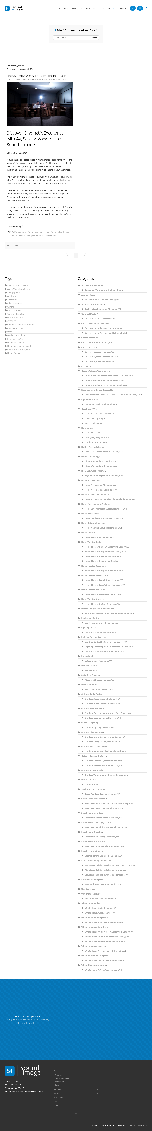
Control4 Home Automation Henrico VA (104, 328)
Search (94, 37)
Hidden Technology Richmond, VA (101, 466)
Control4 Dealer (14, 310)
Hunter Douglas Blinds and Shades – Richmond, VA (109, 613)
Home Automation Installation (99, 413)
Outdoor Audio (92, 784)
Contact (124, 8)
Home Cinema (13, 353)
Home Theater (92, 432)
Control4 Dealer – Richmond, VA (100, 318)
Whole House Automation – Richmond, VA (105, 951)
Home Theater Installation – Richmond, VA (105, 585)
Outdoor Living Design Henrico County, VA (105, 737)
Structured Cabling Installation (96, 860)
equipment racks (15, 328)
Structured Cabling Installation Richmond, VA (106, 875)
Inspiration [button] (77, 8)
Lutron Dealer (88, 656)
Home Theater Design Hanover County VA (105, 551)
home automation (15, 338)
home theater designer (24, 235)
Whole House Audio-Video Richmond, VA (104, 941)
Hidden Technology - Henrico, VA (100, 461)
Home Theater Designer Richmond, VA (48, 79)
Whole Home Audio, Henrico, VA (100, 913)
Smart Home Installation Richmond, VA (103, 817)
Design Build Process (62, 1078)
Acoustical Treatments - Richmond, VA (103, 290)
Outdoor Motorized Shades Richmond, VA (104, 751)
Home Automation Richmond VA (100, 485)
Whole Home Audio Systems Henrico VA (104, 922)
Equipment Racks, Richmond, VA (100, 404)
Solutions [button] (90, 8)
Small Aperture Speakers (93, 789)
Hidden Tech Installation (92, 447)
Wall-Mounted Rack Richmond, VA (101, 898)
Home (58, 8)
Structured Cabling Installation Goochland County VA (110, 865)
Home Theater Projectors (93, 589)
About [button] (66, 8)
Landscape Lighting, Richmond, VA (101, 623)
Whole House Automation (93, 946)
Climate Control (14, 303)
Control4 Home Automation (94, 323)
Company (58, 1075)
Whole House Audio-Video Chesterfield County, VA (109, 932)
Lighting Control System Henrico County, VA (106, 642)
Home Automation (15, 342)
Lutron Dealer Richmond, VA (98, 661)
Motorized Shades (93, 423)
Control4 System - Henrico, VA (99, 352)
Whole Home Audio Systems (94, 917)
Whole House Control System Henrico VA (104, 960)
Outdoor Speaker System (93, 756)
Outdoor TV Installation (92, 770)
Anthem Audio (88, 295)
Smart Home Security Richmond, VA (102, 836)
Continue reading (15, 227)
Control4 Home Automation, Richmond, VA (105, 333)
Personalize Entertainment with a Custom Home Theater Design (37, 75)
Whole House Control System (95, 955)
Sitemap (94, 1125)
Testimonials (59, 1081)
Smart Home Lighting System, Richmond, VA (106, 827)
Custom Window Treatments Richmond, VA (105, 385)
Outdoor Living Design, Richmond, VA (103, 741)
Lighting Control (89, 627)
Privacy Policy (121, 1125)
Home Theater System (92, 599)
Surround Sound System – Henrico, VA (103, 884)
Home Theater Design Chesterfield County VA (107, 547)
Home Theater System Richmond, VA (102, 604)
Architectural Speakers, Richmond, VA (103, 309)
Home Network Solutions (93, 523)
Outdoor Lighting (89, 722)
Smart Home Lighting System (95, 822)
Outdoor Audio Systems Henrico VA (102, 703)
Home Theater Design (47, 235)
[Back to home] (14, 8)
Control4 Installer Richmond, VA (96, 342)
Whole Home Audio (90, 903)
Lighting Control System (93, 637)
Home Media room (90, 513)
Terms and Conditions (107, 1125)
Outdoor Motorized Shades (94, 746)
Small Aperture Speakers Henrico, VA (102, 794)
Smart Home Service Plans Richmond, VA (104, 846)
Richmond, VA (88, 779)
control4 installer (15, 317)
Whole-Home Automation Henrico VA (102, 970)
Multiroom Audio (89, 684)
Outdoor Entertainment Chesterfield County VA (108, 713)
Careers (57, 1085)
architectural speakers (17, 285)
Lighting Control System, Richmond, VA (103, 651)
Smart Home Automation (93, 798)
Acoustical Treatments (92, 285)
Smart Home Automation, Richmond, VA (104, 808)
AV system (12, 299)
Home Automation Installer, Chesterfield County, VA (110, 499)
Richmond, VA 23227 (14, 1088)
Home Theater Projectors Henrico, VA (103, 594)
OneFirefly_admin (15, 65)
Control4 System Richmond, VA (100, 361)
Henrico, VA (87, 428)
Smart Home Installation (93, 813)
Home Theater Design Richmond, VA (102, 556)
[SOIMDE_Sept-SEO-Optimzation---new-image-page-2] (40, 104)
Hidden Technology (16, 335)
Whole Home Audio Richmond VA (100, 908)
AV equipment (19, 232)
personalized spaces (61, 232)
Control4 (11, 306)
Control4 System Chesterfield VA (101, 356)
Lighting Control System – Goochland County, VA (108, 646)
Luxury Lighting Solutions (97, 437)
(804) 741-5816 (12, 1081)
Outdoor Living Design (92, 732)
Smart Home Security (91, 832)
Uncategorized (88, 889)
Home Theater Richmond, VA (98, 537)
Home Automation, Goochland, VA (101, 489)
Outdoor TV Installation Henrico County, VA (106, 775)
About (56, 1071)
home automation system (19, 349)
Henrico (11, 331)
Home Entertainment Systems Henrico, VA (105, 509)
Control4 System (89, 347)
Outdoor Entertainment (96, 442)
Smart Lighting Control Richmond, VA (103, 855)
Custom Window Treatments (20, 324)
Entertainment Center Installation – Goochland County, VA (112, 394)
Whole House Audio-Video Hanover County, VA (107, 936)
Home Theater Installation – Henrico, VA (104, 580)
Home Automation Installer (20, 346)
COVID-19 (12, 321)
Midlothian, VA (88, 665)
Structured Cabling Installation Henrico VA (105, 870)
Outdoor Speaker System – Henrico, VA (103, 765)
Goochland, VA (88, 409)
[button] (76, 1114)
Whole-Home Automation (93, 965)
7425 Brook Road (13, 1084)
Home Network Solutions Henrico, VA (103, 528)
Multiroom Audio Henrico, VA (99, 689)
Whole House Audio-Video (94, 927)
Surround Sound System (93, 879)
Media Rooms (91, 670)
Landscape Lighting (94, 418)
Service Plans (104, 8)
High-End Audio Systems (93, 470)
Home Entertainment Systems (96, 504)
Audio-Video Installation (18, 289)
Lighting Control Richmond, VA (99, 632)
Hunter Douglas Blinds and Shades (97, 608)
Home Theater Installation (94, 575)
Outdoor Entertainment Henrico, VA (102, 718)
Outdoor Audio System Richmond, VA (102, 699)
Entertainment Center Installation (97, 390)
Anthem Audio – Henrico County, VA (102, 299)
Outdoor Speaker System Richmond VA (103, 760)
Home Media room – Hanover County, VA (104, 518)
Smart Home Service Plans (94, 841)
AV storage (12, 296)
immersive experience (39, 232)
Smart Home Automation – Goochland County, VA (108, 803)
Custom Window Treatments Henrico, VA (104, 380)
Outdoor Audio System (92, 694)
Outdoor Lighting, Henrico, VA (99, 727)
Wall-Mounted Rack (90, 894)
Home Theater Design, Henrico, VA (101, 561)
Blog (115, 8)
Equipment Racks (89, 399)
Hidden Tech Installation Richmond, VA (103, 451)
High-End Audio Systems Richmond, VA (103, 475)
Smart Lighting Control (92, 851)
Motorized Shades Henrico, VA (99, 680)
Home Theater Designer (18, 79)
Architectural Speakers (92, 304)
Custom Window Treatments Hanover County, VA (108, 375)
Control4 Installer (15, 314)
